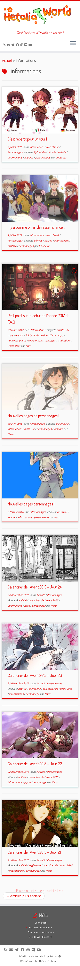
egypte (12, 517)
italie (27, 605)
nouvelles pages (17, 340)
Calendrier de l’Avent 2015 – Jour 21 (34, 852)
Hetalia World (34, 956)
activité (22, 600)
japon (27, 782)
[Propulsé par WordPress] (59, 955)
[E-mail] (9, 45)
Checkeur (60, 157)
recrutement (35, 340)
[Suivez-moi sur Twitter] (13, 45)
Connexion (41, 922)
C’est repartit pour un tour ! (27, 139)
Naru (28, 346)
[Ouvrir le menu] (73, 43)
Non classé (52, 147)
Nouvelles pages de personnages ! (33, 415)
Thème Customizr (49, 960)
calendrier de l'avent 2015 (44, 600)
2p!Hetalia (40, 152)
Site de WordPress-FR (40, 936)
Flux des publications (40, 927)
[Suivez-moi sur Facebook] (18, 45)
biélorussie (62, 424)
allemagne (35, 689)
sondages (50, 340)
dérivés (52, 152)
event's (19, 335)
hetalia (62, 152)
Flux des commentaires (41, 932)
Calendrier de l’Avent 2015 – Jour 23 (35, 675)
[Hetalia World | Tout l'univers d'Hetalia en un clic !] (40, 16)
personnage (39, 605)
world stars (14, 346)
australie (62, 512)
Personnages (15, 152)
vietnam (59, 429)
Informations (37, 147)
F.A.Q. (29, 335)
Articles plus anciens (23, 896)
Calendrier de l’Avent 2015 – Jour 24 (35, 587)
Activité (41, 595)
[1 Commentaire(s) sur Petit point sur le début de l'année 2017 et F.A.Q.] (74, 274)
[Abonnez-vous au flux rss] (5, 45)
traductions (64, 340)
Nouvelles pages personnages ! (31, 503)
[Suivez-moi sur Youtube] (31, 45)
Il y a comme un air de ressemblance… (36, 227)
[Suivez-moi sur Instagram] (22, 45)
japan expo (57, 335)
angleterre (35, 865)
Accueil (7, 60)
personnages (43, 157)
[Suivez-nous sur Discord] (26, 45)
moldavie (29, 429)
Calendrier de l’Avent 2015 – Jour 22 (35, 763)
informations (15, 157)
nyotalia (29, 157)
